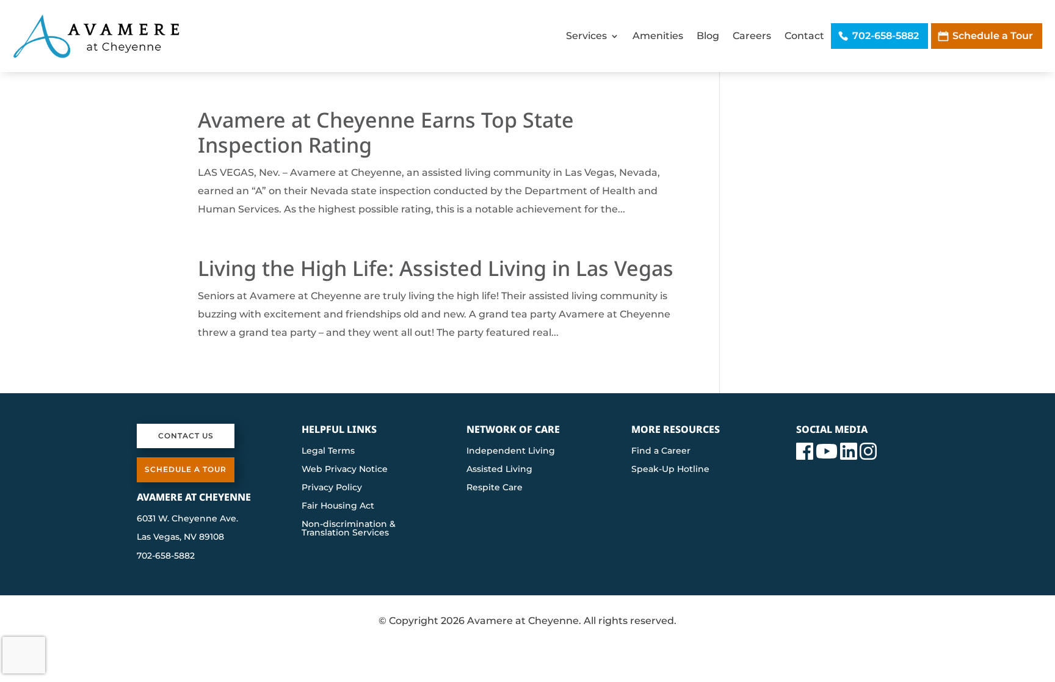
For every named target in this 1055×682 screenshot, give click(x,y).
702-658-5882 (885, 36)
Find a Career (661, 451)
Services (586, 36)
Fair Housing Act (338, 506)
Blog (708, 36)
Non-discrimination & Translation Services (349, 529)
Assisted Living (499, 469)
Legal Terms (328, 451)
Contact (804, 36)
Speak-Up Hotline (670, 469)
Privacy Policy (332, 488)
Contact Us (186, 435)
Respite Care (494, 488)
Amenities (658, 36)
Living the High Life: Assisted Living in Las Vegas (435, 268)
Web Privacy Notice (345, 469)
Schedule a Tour (992, 36)
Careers (752, 36)
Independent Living (510, 451)
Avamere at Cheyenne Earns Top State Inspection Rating (386, 132)
